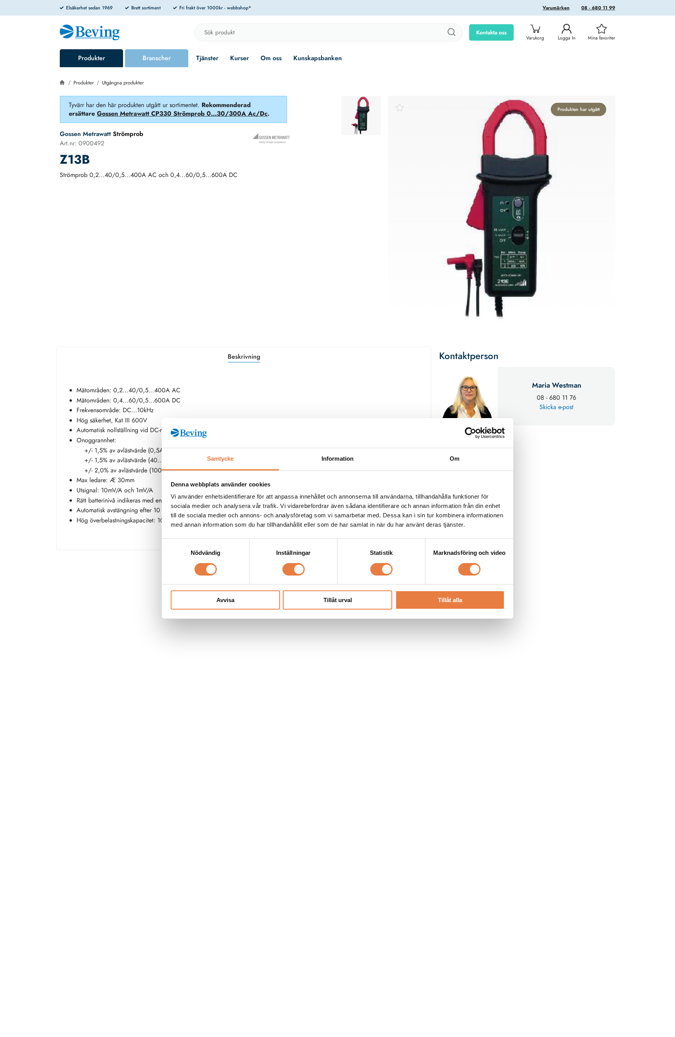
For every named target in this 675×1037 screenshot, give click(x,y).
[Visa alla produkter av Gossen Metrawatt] (271, 138)
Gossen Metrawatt (85, 133)
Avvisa (225, 600)
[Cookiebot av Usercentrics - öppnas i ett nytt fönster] (470, 433)
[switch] (293, 569)
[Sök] (451, 32)
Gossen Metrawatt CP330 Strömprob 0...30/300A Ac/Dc (182, 113)
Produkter (91, 58)
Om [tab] (454, 459)
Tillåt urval (337, 600)
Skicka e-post (556, 406)
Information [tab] (337, 459)
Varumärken (556, 7)
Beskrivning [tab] (244, 356)
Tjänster (207, 58)
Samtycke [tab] (220, 459)
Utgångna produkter (123, 82)
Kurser (239, 58)
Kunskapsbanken (317, 58)
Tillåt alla (450, 600)
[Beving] (90, 34)
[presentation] (361, 116)
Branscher (157, 58)
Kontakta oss (491, 32)
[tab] (360, 115)
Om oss (271, 58)
